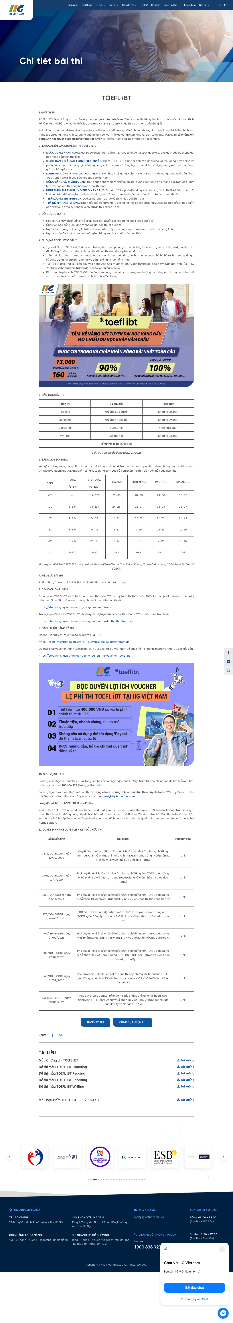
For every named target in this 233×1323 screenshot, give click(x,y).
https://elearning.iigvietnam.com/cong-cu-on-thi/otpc (75, 607)
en (226, 5)
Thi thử (143, 4)
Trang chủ (73, 4)
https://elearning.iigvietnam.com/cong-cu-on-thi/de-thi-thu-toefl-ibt (86, 621)
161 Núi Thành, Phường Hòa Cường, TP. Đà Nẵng (38, 1240)
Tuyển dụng (190, 4)
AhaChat (202, 1299)
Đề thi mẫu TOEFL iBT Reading (116, 1073)
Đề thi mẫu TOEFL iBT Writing (116, 1086)
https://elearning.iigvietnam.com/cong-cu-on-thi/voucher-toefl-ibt (84, 655)
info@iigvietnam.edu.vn (149, 1217)
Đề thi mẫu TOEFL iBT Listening (116, 1066)
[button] (223, 1157)
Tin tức (98, 4)
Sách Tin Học (170, 4)
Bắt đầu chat (194, 1287)
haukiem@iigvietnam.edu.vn (116, 796)
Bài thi (112, 4)
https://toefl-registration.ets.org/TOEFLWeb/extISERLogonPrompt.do (84, 642)
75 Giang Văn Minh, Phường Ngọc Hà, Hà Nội (36, 1222)
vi (220, 5)
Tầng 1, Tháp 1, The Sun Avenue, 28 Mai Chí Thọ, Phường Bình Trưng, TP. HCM (101, 1241)
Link (183, 855)
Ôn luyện (155, 4)
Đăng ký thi (128, 4)
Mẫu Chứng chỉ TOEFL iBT (116, 1060)
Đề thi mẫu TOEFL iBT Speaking (116, 1079)
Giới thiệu (87, 4)
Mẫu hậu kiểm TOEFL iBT (116, 1099)
